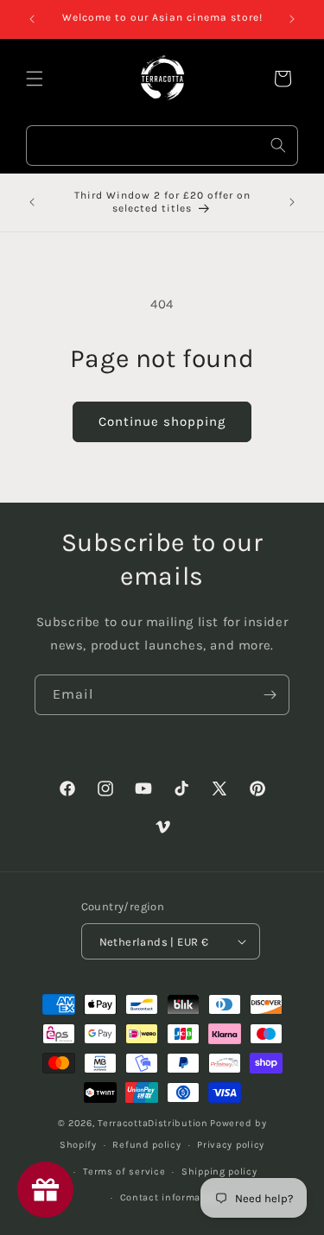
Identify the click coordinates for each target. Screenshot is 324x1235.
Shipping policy (219, 1171)
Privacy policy (230, 1144)
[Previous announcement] (32, 19)
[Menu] (35, 79)
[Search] (278, 145)
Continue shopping (162, 421)
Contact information (170, 1197)
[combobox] (162, 145)
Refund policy (146, 1144)
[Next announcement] (292, 19)
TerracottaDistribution (152, 1123)
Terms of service (124, 1171)
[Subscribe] (270, 694)
